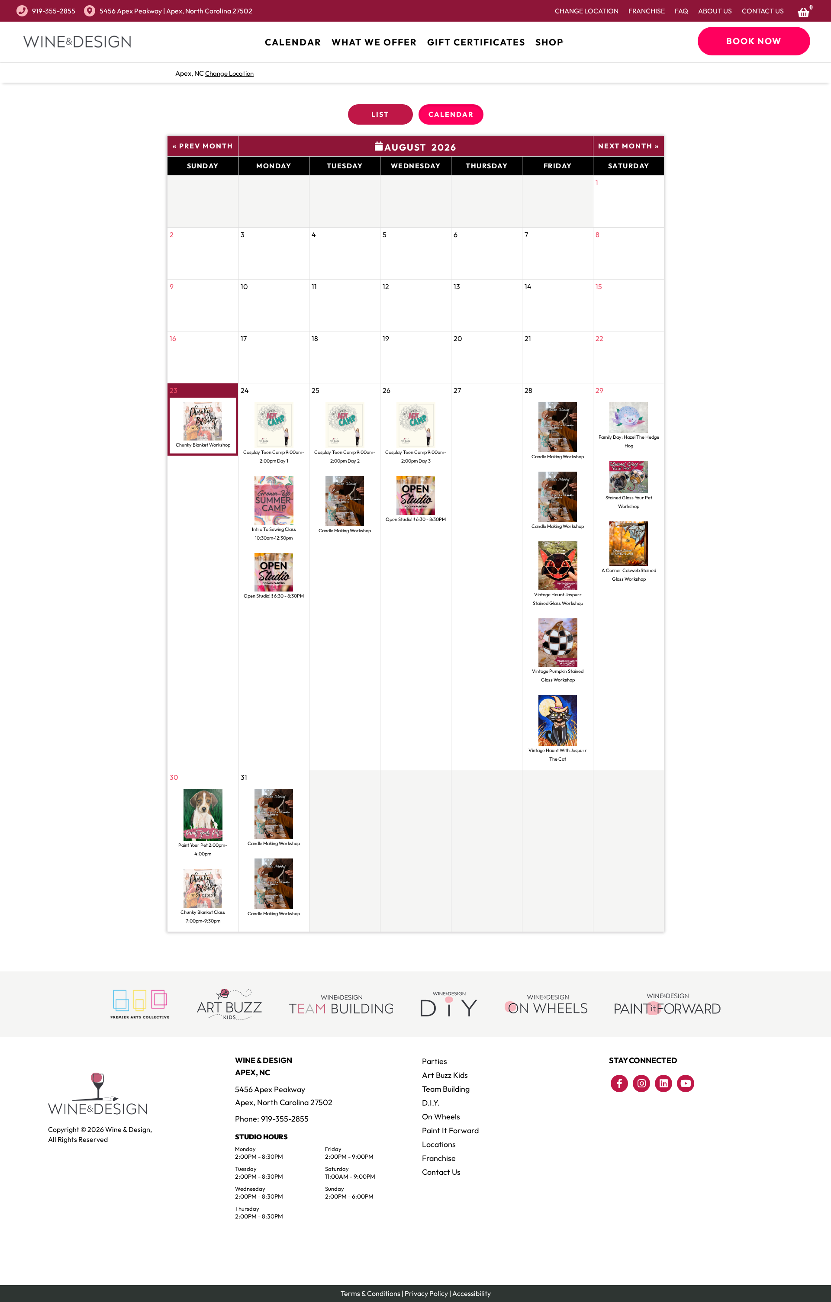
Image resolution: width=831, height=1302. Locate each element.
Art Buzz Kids (445, 1075)
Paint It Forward (450, 1130)
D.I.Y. (431, 1103)
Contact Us (763, 10)
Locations (439, 1144)
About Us (715, 10)
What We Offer (374, 42)
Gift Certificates (476, 42)
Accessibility (471, 1293)
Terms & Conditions (370, 1293)
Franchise (646, 10)
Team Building (446, 1089)
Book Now (754, 40)
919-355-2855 (53, 10)
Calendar (293, 42)
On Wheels (441, 1117)
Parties (434, 1061)
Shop (549, 42)
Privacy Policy (426, 1293)
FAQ (681, 10)
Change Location (586, 10)
